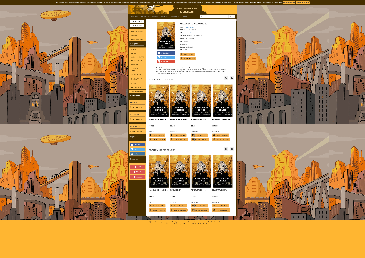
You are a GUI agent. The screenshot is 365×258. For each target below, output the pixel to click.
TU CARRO (138, 26)
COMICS (133, 49)
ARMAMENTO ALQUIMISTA (157, 119)
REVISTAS (134, 84)
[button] (226, 78)
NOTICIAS (134, 35)
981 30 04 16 (137, 107)
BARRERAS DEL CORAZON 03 (158, 190)
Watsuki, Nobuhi (189, 27)
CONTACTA (164, 17)
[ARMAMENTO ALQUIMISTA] (166, 35)
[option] (159, 113)
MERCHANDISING (136, 61)
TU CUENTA (138, 21)
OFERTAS (155, 17)
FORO (185, 17)
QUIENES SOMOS (136, 31)
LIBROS (133, 53)
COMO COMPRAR (137, 39)
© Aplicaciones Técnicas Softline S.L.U (195, 224)
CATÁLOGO (134, 17)
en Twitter (164, 57)
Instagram (137, 154)
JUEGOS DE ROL (136, 74)
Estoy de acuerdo (289, 3)
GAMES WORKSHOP (137, 91)
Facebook (137, 145)
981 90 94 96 (137, 119)
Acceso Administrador (165, 224)
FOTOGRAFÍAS (176, 17)
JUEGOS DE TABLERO (134, 69)
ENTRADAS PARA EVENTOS (136, 79)
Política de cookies (303, 3)
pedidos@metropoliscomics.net (176, 222)
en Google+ (164, 61)
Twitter (136, 149)
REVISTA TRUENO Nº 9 (219, 190)
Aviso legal (146, 222)
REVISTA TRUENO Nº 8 (198, 190)
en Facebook (165, 53)
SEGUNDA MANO (136, 87)
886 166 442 (137, 131)
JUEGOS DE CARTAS (137, 57)
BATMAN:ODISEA (175, 190)
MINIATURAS (135, 65)
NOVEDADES (145, 17)
